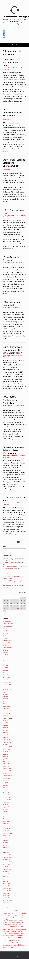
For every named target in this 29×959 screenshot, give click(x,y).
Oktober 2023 (6, 744)
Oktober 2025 (6, 687)
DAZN (23, 913)
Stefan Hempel (9, 942)
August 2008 (6, 902)
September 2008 (7, 900)
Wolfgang (5, 576)
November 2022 (7, 771)
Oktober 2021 (6, 802)
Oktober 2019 (6, 859)
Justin (21, 355)
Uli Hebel (17, 945)
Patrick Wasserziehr (7, 935)
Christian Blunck (21, 910)
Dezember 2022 (7, 768)
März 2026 (5, 675)
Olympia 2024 (6, 643)
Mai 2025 (5, 699)
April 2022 (5, 787)
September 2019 (7, 862)
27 (14, 608)
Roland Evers (14, 935)
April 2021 (5, 816)
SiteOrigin (17, 956)
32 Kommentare (6, 69)
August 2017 (6, 893)
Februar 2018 (6, 883)
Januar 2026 (6, 679)
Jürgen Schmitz (12, 922)
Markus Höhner (11, 931)
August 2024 (6, 720)
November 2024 (7, 713)
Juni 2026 (5, 668)
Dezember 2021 (7, 797)
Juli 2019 (5, 866)
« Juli (4, 613)
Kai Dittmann (20, 922)
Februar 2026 (6, 677)
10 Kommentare (6, 308)
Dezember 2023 (7, 739)
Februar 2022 (6, 792)
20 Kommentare (6, 504)
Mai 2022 (5, 785)
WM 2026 (5, 655)
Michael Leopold (13, 933)
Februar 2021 (6, 821)
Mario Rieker (23, 929)
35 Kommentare (6, 119)
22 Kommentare (6, 264)
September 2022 (7, 775)
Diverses (5, 628)
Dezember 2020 (7, 826)
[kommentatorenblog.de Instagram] (4, 34)
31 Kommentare (6, 356)
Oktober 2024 (6, 715)
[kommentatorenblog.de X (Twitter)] (4, 31)
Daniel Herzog (16, 913)
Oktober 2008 (6, 898)
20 (14, 606)
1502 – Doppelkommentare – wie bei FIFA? (13, 112)
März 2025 (5, 703)
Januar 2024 (6, 737)
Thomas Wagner (16, 942)
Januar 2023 (6, 766)
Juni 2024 (5, 725)
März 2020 (5, 847)
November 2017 (7, 890)
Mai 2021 (5, 814)
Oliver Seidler (21, 933)
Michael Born (6, 933)
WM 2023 (5, 652)
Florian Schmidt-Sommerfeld (15, 916)
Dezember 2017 (7, 888)
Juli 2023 (5, 751)
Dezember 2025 (7, 682)
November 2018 (7, 869)
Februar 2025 (6, 706)
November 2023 (7, 742)
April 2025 (5, 701)
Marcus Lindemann (15, 929)
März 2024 (5, 732)
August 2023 (6, 749)
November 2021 (7, 799)
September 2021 (7, 804)
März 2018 (5, 881)
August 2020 (6, 835)
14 (18, 603)
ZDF (12, 947)
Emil (21, 67)
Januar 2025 (6, 708)
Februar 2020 (6, 850)
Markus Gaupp (5, 931)
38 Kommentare (6, 169)
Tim (22, 262)
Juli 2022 (5, 780)
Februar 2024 (6, 735)
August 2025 (6, 692)
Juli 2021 (5, 809)
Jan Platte (6, 920)
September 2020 (7, 833)
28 (18, 608)
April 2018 (5, 878)
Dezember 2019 (7, 855)
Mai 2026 (5, 670)
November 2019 (7, 857)
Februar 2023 (6, 763)
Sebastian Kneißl (13, 938)
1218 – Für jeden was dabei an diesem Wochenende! (13, 450)
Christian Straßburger (8, 913)
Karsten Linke (6, 924)
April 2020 (5, 845)
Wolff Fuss (7, 948)
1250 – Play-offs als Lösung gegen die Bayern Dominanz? (12, 350)
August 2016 (6, 895)
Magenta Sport (14, 927)
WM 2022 (5, 650)
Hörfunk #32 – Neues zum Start (11, 562)
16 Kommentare (6, 457)
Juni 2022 (5, 783)
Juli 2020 (5, 838)
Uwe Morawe (23, 945)
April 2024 (5, 730)
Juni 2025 (5, 696)
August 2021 (6, 807)
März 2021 (5, 819)
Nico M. (4, 216)
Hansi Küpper (22, 918)
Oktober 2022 (6, 773)
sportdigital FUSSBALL (12, 940)
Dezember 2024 (7, 711)
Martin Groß (18, 931)
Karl (20, 118)
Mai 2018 (5, 876)
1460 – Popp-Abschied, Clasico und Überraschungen (14, 163)
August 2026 (6, 663)
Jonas (20, 405)
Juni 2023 (5, 754)
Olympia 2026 (6, 645)
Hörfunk (5, 638)
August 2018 (6, 874)
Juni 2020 (5, 840)
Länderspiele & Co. (8, 640)
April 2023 (5, 759)
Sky (19, 938)
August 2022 (6, 778)
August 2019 (6, 864)
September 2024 (7, 718)
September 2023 (7, 747)
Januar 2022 (6, 795)
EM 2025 (5, 635)
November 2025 (7, 684)
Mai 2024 (5, 727)
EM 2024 (5, 633)
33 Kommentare (11, 216)
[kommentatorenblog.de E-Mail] (4, 36)
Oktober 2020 (6, 831)
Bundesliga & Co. (7, 621)
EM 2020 (5, 631)
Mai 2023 (5, 756)
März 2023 (5, 761)
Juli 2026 (5, 665)
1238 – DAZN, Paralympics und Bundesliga (11, 400)
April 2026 (5, 672)
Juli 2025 (5, 694)
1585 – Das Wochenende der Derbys (11, 62)
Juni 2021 (5, 811)
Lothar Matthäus (15, 924)
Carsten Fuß (13, 910)
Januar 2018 (6, 886)
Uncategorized (7, 647)
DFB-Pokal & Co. (7, 626)
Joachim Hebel (13, 920)
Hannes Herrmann (13, 918)
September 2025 (7, 689)
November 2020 (7, 828)
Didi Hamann (5, 916)
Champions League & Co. (10, 623)
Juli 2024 (5, 723)
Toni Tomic (10, 945)
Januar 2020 (6, 852)
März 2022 (5, 790)
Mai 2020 (5, 842)
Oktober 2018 (6, 871)
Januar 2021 (6, 823)
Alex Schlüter (5, 910)
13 (14, 603)
